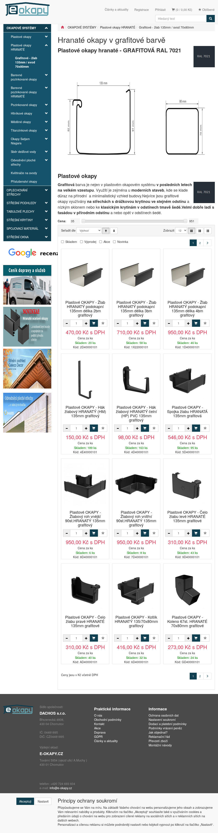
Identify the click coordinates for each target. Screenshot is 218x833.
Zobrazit (168, 230)
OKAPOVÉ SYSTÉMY (21, 28)
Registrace (141, 9)
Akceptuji (25, 801)
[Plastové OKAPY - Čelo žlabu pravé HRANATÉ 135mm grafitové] (85, 589)
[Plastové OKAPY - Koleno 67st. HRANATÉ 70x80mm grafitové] (187, 589)
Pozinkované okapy (24, 105)
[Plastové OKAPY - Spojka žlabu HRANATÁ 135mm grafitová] (187, 379)
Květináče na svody (24, 173)
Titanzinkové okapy (24, 130)
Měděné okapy (21, 122)
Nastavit (43, 801)
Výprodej (90, 241)
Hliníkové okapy (21, 113)
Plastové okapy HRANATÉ (21, 47)
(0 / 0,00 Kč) (183, 9)
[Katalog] (191, 231)
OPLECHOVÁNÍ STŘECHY (17, 192)
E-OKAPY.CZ (51, 753)
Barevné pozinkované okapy (24, 77)
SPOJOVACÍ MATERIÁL (23, 228)
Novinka (122, 241)
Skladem (71, 241)
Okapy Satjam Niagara (20, 141)
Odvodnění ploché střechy (23, 162)
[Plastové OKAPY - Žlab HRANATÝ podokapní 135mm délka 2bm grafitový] (85, 274)
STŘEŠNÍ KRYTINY (20, 220)
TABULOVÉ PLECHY (20, 211)
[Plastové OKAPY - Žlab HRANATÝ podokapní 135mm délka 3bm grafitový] (136, 274)
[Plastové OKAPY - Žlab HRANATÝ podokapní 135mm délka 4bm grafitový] (187, 274)
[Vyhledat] (210, 18)
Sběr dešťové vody (23, 151)
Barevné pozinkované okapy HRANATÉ (24, 92)
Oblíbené (208, 9)
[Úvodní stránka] (62, 27)
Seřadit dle (68, 230)
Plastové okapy (21, 36)
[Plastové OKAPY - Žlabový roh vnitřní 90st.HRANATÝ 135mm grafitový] (136, 484)
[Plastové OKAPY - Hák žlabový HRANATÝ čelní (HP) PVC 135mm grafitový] (136, 379)
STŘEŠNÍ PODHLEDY (21, 203)
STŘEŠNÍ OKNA (18, 237)
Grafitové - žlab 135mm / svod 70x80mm (26, 62)
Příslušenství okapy (24, 181)
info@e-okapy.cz (61, 788)
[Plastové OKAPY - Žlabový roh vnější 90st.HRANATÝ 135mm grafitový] (85, 484)
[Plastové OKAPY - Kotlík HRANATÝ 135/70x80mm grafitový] (136, 589)
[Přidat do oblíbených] (103, 323)
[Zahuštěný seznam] (207, 231)
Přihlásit (160, 9)
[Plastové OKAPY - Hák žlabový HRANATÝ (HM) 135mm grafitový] (85, 379)
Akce (106, 241)
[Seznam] (199, 231)
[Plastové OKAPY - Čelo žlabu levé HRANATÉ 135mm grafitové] (187, 484)
